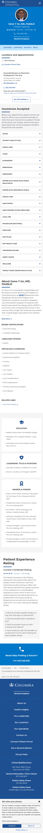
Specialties (8, 47)
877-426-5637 (21, 776)
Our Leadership (21, 716)
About (35, 47)
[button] (21, 99)
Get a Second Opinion (21, 748)
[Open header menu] (39, 3)
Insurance (27, 47)
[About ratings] (35, 30)
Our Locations (21, 723)
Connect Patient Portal (21, 742)
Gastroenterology (9, 404)
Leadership (18, 47)
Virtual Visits (21, 755)
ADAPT (22, 295)
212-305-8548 (21, 783)
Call (21, 661)
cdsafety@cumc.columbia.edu (21, 790)
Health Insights (21, 710)
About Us (21, 703)
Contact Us (21, 735)
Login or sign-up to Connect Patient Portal (19, 93)
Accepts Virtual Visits (12, 64)
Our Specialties (21, 729)
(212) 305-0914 (22, 34)
